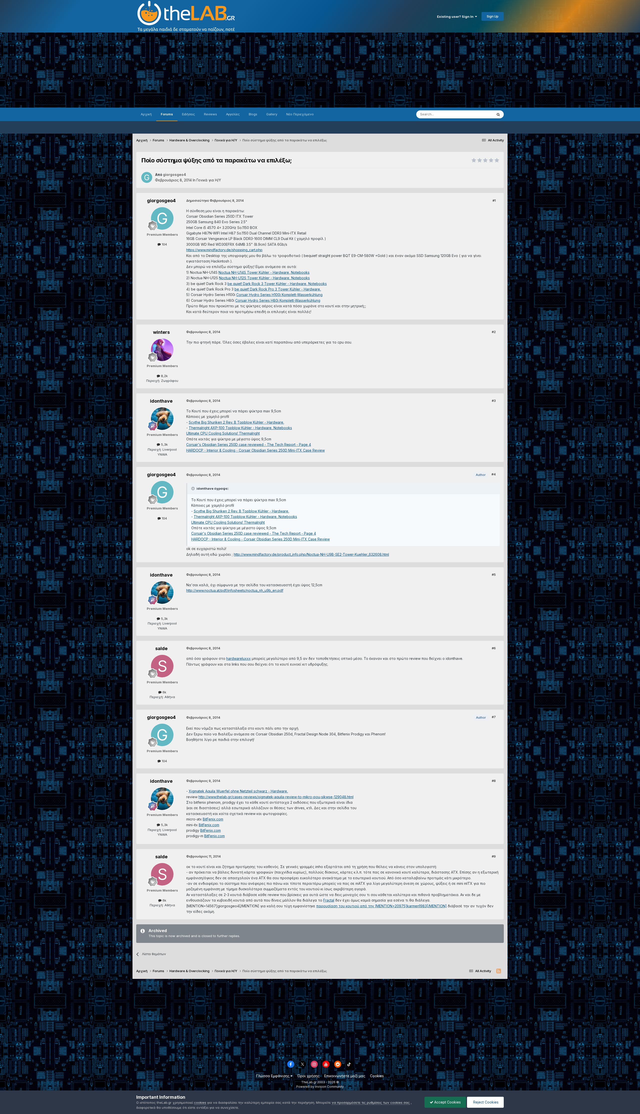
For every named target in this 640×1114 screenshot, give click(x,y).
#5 (494, 575)
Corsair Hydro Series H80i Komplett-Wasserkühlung (277, 300)
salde (161, 648)
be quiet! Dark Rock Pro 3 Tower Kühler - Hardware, (277, 289)
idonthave (161, 401)
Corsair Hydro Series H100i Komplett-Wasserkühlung (279, 295)
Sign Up (492, 16)
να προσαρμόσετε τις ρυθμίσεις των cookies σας (371, 1102)
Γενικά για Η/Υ (208, 180)
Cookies (377, 1076)
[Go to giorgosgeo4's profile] (146, 177)
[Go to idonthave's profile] (162, 418)
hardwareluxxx (238, 658)
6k (164, 692)
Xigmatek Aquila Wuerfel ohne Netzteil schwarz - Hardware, (238, 791)
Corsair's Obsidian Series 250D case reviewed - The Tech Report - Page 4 (248, 444)
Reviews (210, 114)
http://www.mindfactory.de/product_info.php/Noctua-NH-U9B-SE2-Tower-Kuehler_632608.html (311, 554)
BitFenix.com (213, 819)
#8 (494, 781)
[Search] (498, 114)
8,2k (164, 376)
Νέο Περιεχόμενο (300, 114)
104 (164, 244)
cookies (200, 1102)
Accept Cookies (447, 1102)
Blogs (253, 114)
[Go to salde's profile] (162, 666)
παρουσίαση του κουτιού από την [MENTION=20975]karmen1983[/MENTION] (381, 906)
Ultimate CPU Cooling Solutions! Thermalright (223, 433)
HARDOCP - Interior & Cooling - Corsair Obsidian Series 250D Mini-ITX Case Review (255, 450)
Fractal (328, 900)
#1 (494, 200)
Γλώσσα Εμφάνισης (273, 1076)
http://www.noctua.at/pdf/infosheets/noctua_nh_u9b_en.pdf (234, 590)
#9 (494, 856)
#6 (494, 648)
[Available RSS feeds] (499, 971)
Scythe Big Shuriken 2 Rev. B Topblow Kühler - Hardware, (236, 422)
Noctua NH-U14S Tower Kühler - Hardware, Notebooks (264, 272)
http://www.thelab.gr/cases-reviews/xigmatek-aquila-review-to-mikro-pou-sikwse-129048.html (276, 797)
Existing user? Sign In (456, 17)
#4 (494, 474)
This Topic (478, 114)
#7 (494, 717)
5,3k (164, 444)
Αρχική (146, 114)
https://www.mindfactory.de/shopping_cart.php (224, 250)
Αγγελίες (233, 114)
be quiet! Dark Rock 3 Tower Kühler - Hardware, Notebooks (277, 284)
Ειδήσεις (188, 114)
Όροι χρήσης (308, 1076)
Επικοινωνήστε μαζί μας (344, 1076)
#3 (494, 401)
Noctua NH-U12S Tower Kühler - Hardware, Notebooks (264, 278)
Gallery (271, 114)
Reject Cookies (485, 1102)
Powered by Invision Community (320, 1086)
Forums (167, 114)
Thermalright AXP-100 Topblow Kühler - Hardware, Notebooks (240, 428)
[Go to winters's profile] (162, 350)
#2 (494, 332)
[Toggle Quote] (193, 488)
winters (161, 332)
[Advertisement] (320, 70)
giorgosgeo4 (161, 200)
